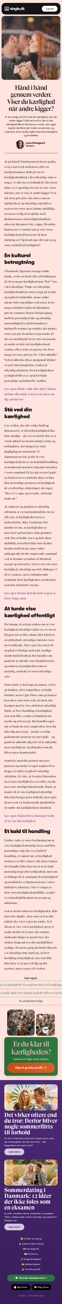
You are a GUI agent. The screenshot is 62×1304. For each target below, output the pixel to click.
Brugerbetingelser (32, 1259)
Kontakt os (33, 1254)
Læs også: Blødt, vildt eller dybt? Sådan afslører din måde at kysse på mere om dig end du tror (30, 394)
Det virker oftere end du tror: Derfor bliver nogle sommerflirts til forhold (31, 1124)
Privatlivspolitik (32, 1269)
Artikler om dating (33, 1238)
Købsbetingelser (33, 1264)
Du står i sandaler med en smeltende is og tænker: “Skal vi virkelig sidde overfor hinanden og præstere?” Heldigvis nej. (30, 1217)
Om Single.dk (32, 1248)
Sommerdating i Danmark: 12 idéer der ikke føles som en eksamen (28, 1199)
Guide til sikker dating (32, 1243)
